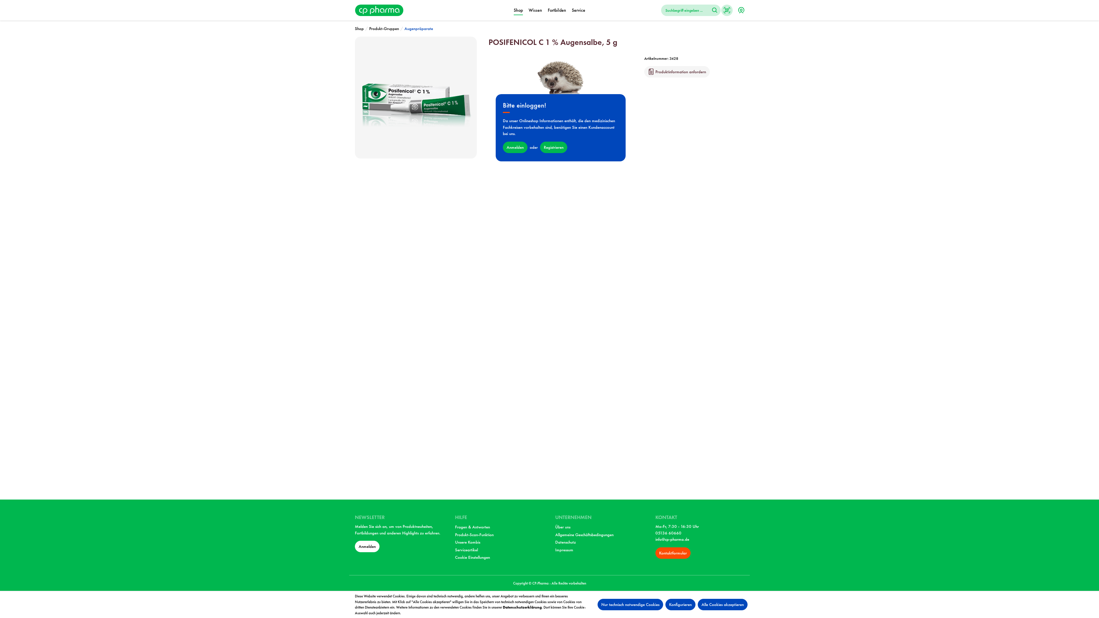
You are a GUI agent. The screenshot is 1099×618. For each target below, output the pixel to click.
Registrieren (554, 147)
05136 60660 (668, 533)
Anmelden (515, 147)
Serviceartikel (466, 550)
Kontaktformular (673, 553)
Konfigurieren (680, 604)
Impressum (564, 550)
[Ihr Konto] (741, 10)
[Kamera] (727, 10)
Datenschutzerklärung (522, 607)
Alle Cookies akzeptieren (722, 604)
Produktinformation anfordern (680, 72)
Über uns (562, 527)
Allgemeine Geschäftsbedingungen (584, 535)
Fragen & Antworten (472, 527)
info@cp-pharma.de (672, 539)
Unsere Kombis (467, 542)
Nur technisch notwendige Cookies (630, 604)
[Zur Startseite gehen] (379, 10)
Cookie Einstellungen (472, 557)
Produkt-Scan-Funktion (474, 535)
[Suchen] (715, 10)
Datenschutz (565, 542)
